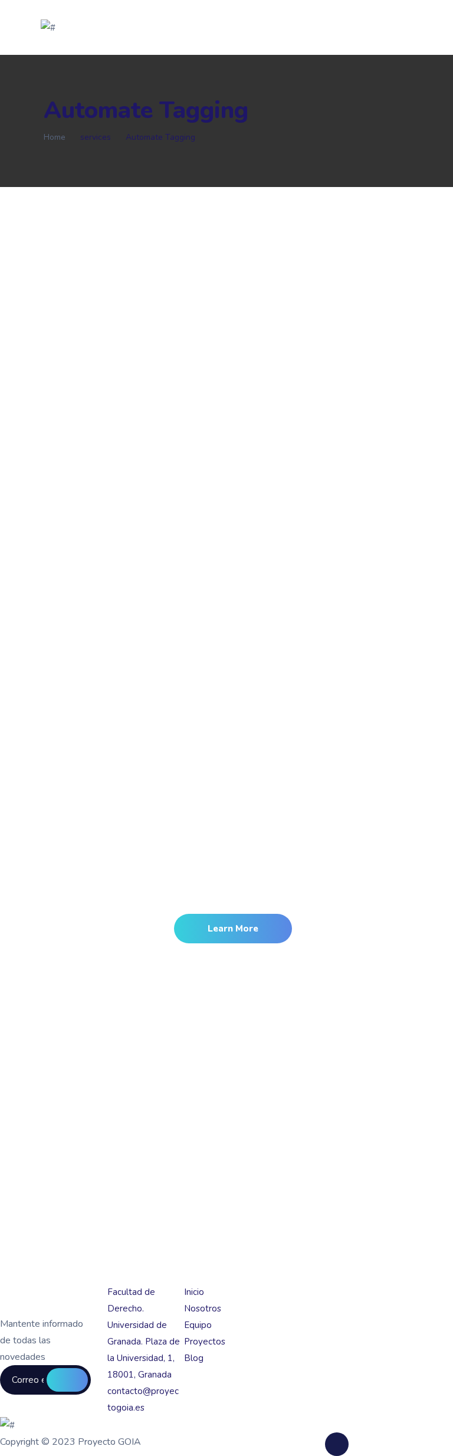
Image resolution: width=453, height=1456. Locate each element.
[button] (233, 928)
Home (54, 137)
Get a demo (67, 1380)
